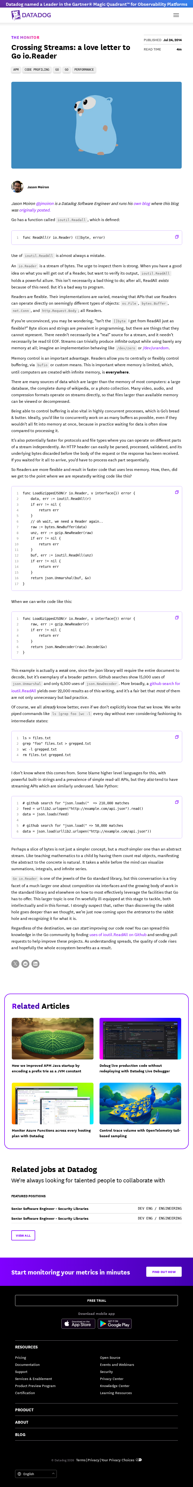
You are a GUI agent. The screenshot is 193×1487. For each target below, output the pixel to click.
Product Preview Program (35, 1386)
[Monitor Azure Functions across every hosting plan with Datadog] (56, 1114)
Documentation (27, 1364)
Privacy (93, 1460)
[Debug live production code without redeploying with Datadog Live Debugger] (143, 1049)
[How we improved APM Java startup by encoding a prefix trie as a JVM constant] (56, 1049)
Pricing (20, 1357)
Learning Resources (116, 1393)
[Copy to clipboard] (177, 237)
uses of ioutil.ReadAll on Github (118, 934)
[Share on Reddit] (25, 964)
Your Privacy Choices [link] (117, 1460)
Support (21, 1371)
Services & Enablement (33, 1378)
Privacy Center (111, 1378)
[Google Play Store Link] (115, 1324)
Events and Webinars (117, 1364)
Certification (25, 1393)
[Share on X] (15, 964)
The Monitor (25, 37)
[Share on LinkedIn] (35, 964)
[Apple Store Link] (79, 1324)
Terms (81, 1460)
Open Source (110, 1357)
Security (106, 1371)
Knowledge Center (114, 1386)
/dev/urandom (156, 347)
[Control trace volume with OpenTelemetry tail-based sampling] (143, 1114)
